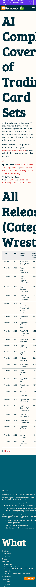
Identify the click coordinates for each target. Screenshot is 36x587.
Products (5, 551)
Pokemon (27, 182)
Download (7, 554)
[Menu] (33, 8)
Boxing (7, 167)
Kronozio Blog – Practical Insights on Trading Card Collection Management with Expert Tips (18, 569)
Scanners (7, 556)
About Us (5, 579)
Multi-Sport (13, 170)
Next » (7, 451)
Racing (23, 170)
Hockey (29, 167)
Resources (6, 562)
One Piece (17, 182)
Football (15, 167)
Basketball (28, 164)
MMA (4, 170)
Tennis (6, 173)
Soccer (31, 170)
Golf (22, 167)
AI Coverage (8, 564)
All (3, 161)
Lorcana (13, 180)
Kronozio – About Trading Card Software (18, 574)
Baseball (18, 164)
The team (7, 584)
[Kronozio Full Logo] (9, 8)
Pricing (4, 559)
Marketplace (6, 576)
